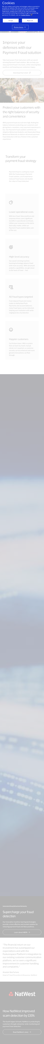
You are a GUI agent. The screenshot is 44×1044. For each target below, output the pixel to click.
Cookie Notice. (25, 15)
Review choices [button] (18, 27)
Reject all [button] (30, 21)
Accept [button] (11, 21)
